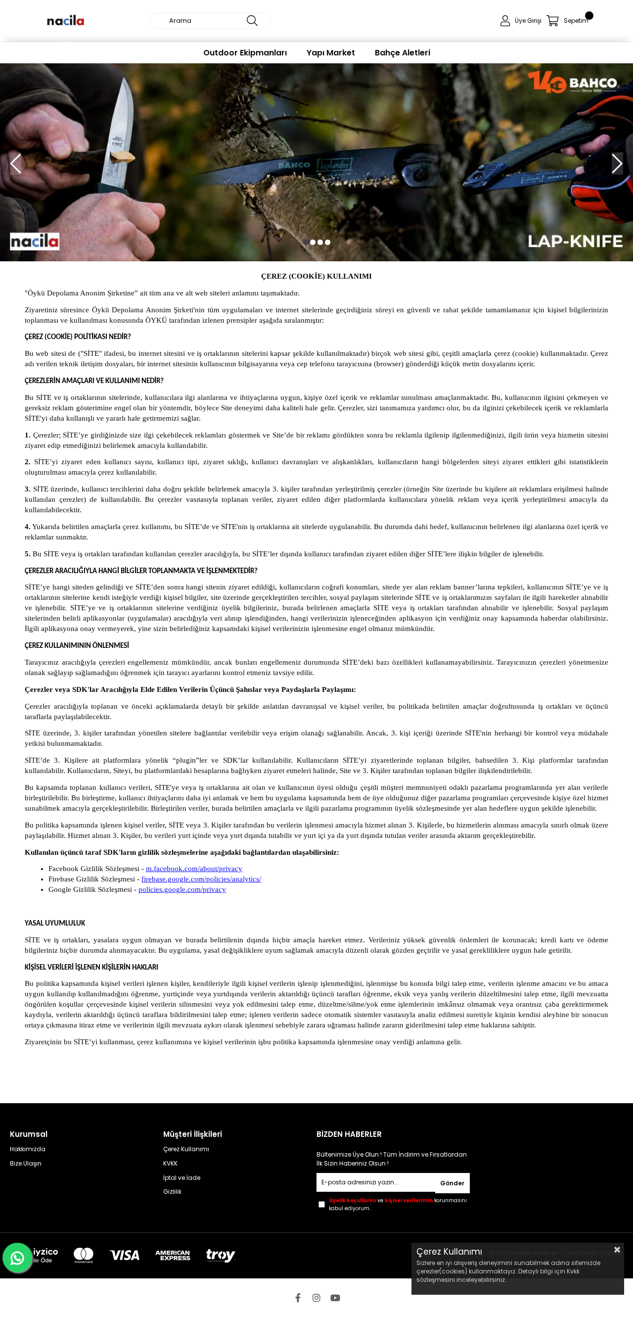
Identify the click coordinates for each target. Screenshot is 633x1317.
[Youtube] (335, 1297)
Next (617, 163)
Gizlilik (172, 1192)
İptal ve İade (181, 1178)
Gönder (452, 1183)
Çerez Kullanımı (186, 1149)
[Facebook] (297, 1297)
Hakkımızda (27, 1149)
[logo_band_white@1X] (122, 1256)
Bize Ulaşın (26, 1164)
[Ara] (252, 21)
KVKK (170, 1164)
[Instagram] (316, 1297)
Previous (15, 163)
